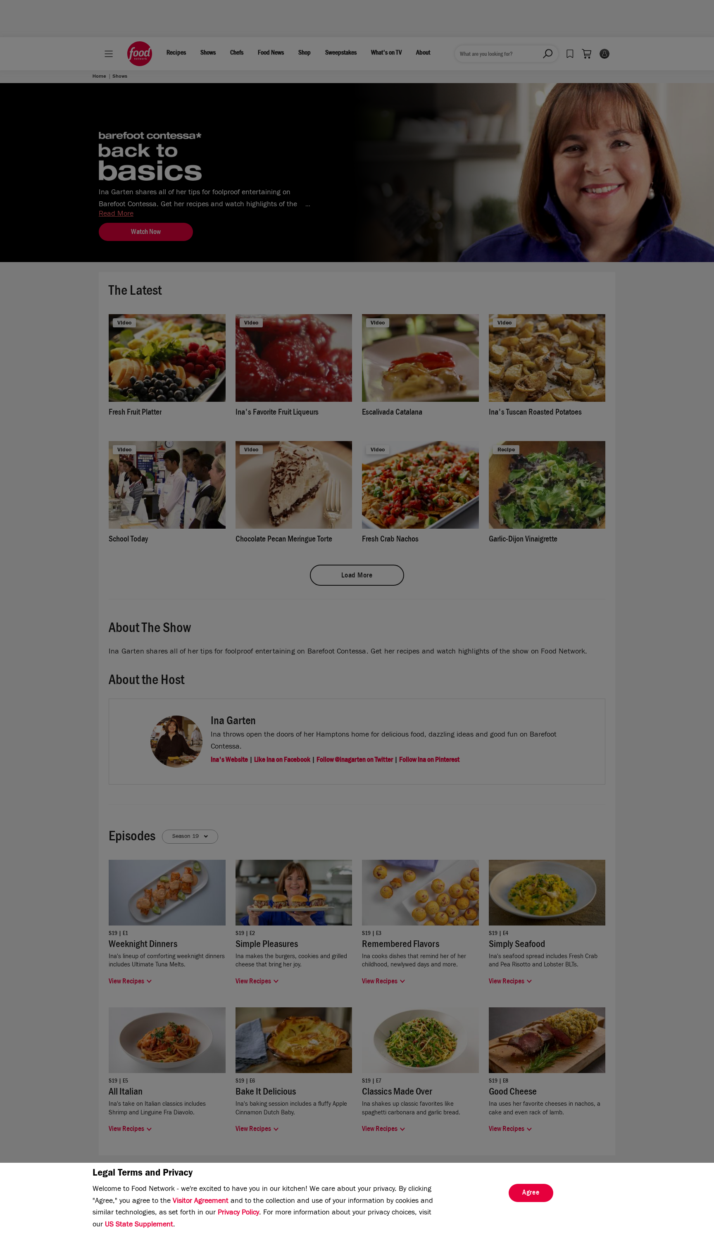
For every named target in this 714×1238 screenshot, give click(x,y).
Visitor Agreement (200, 1201)
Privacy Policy (238, 1213)
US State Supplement (139, 1225)
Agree (531, 1193)
